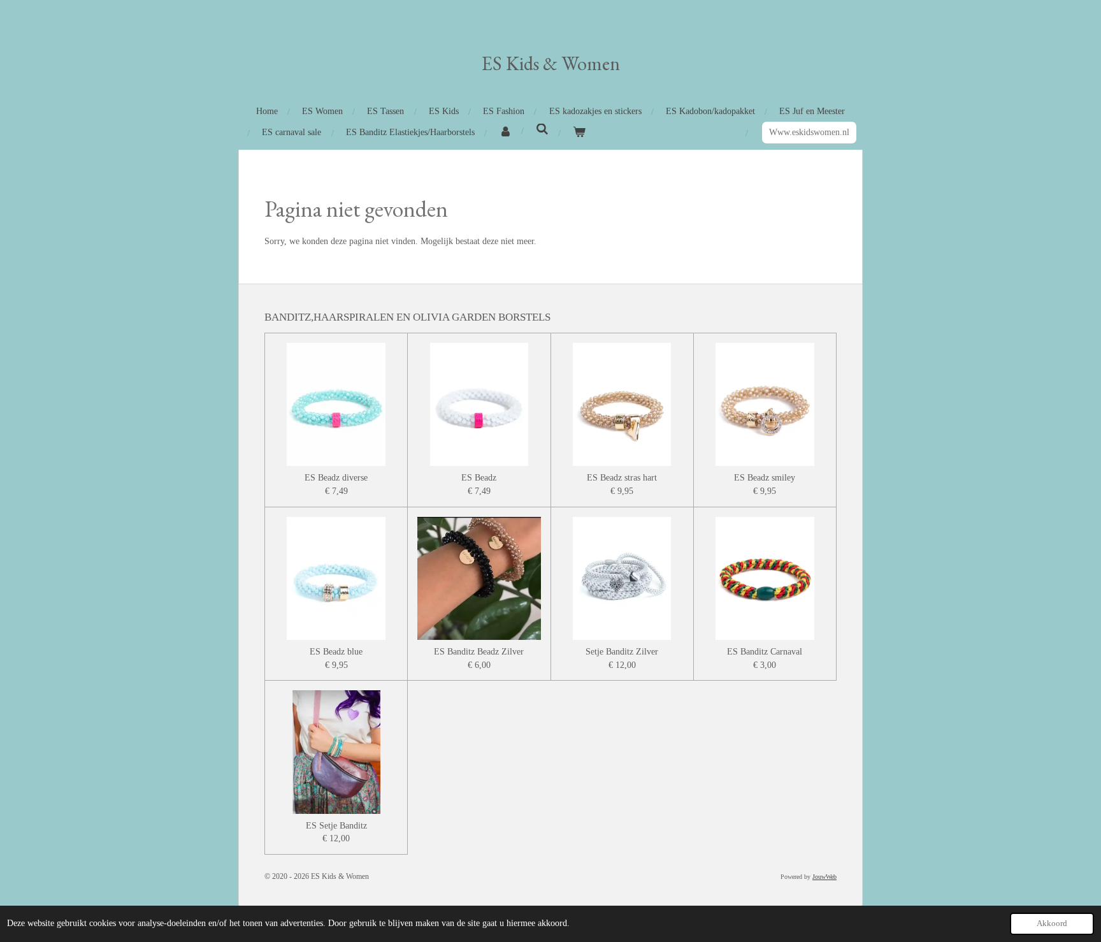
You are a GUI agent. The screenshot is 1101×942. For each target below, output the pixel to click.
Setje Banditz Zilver (622, 651)
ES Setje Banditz (336, 825)
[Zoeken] (542, 130)
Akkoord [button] (1052, 923)
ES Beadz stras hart (622, 477)
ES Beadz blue (336, 651)
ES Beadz (478, 477)
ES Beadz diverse (336, 477)
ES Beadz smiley (764, 477)
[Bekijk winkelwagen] (579, 132)
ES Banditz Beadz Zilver (479, 651)
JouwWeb (824, 876)
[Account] (505, 132)
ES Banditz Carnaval (764, 651)
